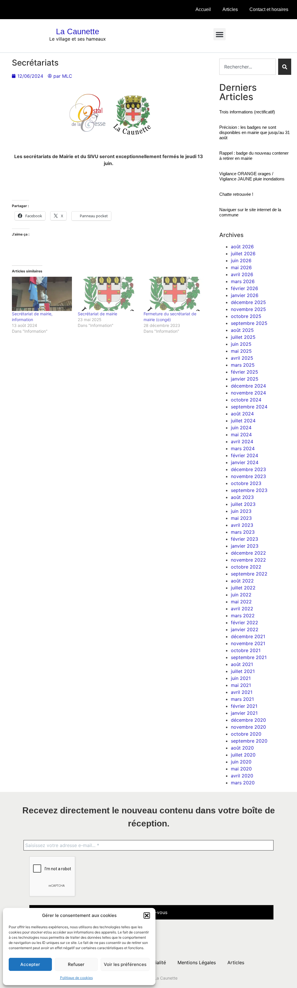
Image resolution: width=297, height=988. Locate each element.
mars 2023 (243, 532)
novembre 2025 (248, 309)
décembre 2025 (248, 302)
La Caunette (77, 31)
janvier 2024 (244, 462)
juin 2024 (241, 427)
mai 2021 (241, 685)
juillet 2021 (243, 671)
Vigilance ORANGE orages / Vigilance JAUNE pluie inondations (252, 176)
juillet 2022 (243, 588)
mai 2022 (241, 602)
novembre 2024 (248, 393)
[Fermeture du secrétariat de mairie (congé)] (174, 294)
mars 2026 (243, 281)
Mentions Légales (197, 962)
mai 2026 (241, 267)
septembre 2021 (249, 657)
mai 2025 (241, 351)
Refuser (76, 964)
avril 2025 (242, 358)
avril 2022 (242, 608)
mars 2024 (243, 448)
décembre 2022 (248, 553)
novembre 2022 (248, 560)
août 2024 (242, 414)
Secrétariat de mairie (97, 313)
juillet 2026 (243, 253)
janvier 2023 (244, 546)
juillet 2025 (243, 337)
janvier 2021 (244, 713)
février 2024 (244, 455)
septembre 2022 (249, 574)
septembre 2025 (249, 323)
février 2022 (244, 622)
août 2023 (242, 497)
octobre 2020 (246, 734)
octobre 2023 (246, 483)
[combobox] (247, 67)
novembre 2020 (248, 727)
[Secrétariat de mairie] (108, 294)
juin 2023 (241, 511)
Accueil (203, 9)
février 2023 (244, 539)
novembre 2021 (248, 643)
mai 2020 (241, 769)
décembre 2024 (248, 386)
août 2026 (242, 246)
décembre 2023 (248, 469)
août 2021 (242, 664)
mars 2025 (243, 365)
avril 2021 (241, 692)
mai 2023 (241, 518)
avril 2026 (242, 274)
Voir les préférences (125, 964)
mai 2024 (241, 434)
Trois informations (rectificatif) (247, 111)
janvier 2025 (244, 379)
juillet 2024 (243, 421)
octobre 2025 (246, 316)
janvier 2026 (244, 295)
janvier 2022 (244, 629)
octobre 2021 (245, 650)
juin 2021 (241, 678)
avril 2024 (242, 441)
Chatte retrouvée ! (236, 194)
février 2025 (244, 372)
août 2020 (242, 748)
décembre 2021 (248, 636)
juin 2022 (241, 595)
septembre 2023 (249, 490)
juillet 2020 (243, 755)
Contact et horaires (268, 9)
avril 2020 (242, 776)
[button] (147, 915)
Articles (230, 9)
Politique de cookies (76, 978)
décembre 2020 (248, 720)
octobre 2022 (246, 567)
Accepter (30, 964)
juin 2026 (241, 260)
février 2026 (244, 288)
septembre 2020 (249, 741)
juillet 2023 (243, 504)
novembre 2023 (248, 476)
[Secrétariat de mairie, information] (42, 294)
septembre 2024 (249, 407)
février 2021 (244, 706)
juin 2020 (241, 762)
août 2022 (242, 581)
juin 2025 (241, 344)
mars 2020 (243, 783)
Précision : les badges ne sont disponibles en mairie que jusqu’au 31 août (254, 132)
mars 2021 (242, 699)
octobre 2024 (246, 400)
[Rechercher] (284, 67)
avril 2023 (242, 525)
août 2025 (242, 330)
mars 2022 (243, 615)
